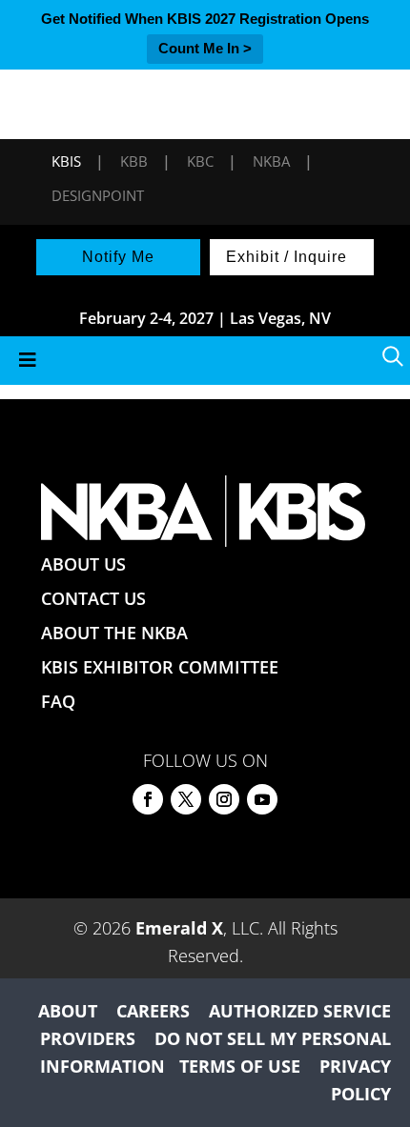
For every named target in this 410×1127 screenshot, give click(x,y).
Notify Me (118, 257)
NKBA (271, 161)
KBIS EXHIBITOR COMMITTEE (159, 666)
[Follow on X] (186, 799)
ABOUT (67, 1010)
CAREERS (153, 1010)
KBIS (66, 161)
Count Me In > (205, 48)
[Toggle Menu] (205, 360)
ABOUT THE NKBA (114, 632)
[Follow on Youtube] (262, 799)
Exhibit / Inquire (286, 257)
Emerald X (179, 927)
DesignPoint (97, 195)
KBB (134, 161)
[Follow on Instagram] (224, 799)
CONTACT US (93, 598)
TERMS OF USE (239, 1066)
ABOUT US (83, 564)
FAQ (58, 701)
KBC (200, 161)
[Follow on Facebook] (148, 799)
